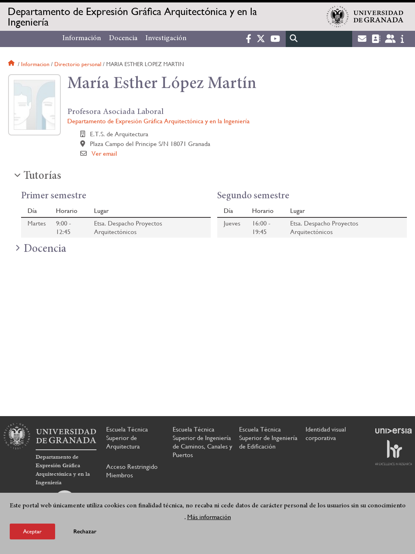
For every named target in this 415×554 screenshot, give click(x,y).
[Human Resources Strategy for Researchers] (393, 452)
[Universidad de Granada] (365, 17)
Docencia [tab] (45, 249)
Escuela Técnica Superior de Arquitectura (127, 437)
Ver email (104, 153)
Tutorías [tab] (42, 176)
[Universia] (393, 430)
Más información (209, 517)
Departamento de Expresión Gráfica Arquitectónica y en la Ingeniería (132, 16)
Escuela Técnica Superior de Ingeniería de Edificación (268, 437)
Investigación (165, 38)
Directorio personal (77, 64)
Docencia (123, 38)
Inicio (12, 64)
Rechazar (84, 531)
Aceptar (32, 531)
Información (81, 38)
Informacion (35, 64)
